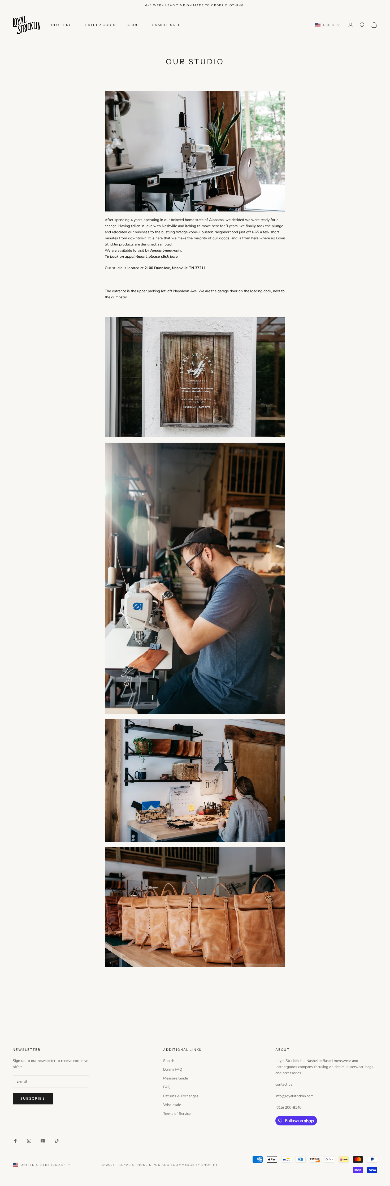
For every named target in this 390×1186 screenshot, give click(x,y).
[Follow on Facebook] (15, 1140)
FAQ (167, 1087)
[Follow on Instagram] (29, 1140)
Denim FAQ (172, 1069)
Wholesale (172, 1104)
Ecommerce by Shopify (194, 1165)
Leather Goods (100, 25)
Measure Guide (175, 1078)
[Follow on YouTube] (43, 1140)
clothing (61, 25)
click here (169, 256)
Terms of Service (176, 1113)
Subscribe (32, 1098)
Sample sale (166, 25)
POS (157, 1165)
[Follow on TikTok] (56, 1140)
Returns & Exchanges (180, 1096)
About (134, 25)
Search (168, 1060)
